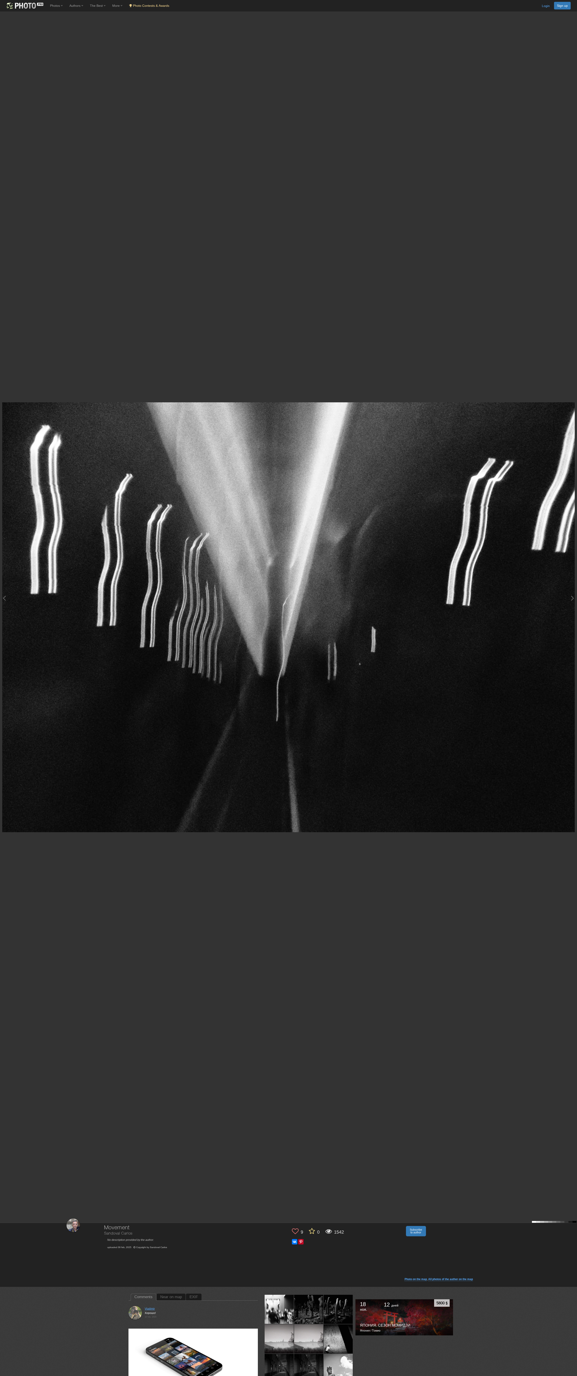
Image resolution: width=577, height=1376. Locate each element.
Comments (143, 1297)
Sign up (562, 5)
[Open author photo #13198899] (308, 1338)
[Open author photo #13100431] (338, 1338)
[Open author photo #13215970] (279, 1338)
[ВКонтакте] (294, 1241)
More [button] (116, 5)
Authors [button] (75, 5)
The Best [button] (97, 5)
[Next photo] (572, 598)
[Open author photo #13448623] (338, 1309)
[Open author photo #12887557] (279, 1368)
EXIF (194, 1297)
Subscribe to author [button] (416, 1231)
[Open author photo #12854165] (308, 1368)
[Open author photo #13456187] (308, 1309)
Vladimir (150, 1308)
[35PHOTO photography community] (24, 6)
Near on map (171, 1297)
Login (546, 5)
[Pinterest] (301, 1241)
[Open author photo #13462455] (279, 1309)
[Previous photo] (4, 598)
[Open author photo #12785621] (338, 1368)
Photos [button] (55, 5)
